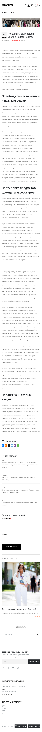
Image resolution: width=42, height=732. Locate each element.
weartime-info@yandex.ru (9, 691)
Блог (13, 12)
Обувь (4, 708)
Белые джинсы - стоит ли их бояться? (19, 609)
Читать (36, 616)
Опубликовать (11, 547)
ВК (3, 668)
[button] (37, 6)
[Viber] (15, 445)
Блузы (3, 710)
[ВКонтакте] (3, 445)
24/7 (3, 696)
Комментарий (6, 519)
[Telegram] (12, 445)
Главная (4, 12)
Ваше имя (4, 535)
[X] (9, 445)
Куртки (4, 706)
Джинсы (4, 713)
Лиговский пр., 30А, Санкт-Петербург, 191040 (16, 686)
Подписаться (34, 661)
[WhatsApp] (18, 445)
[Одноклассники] (6, 445)
